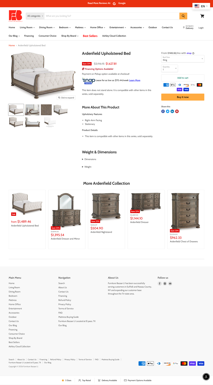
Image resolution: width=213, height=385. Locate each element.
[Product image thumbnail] (32, 110)
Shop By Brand (69, 35)
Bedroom (64, 27)
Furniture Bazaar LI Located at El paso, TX (76, 321)
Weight (87, 166)
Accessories (136, 27)
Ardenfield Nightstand (101, 232)
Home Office (96, 27)
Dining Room (46, 27)
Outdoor (153, 27)
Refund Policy (64, 300)
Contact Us (167, 27)
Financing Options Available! (98, 69)
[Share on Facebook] (163, 111)
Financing (29, 35)
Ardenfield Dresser (139, 222)
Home (12, 27)
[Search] (183, 16)
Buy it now (183, 97)
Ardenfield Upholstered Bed (25, 225)
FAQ (60, 312)
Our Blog (13, 35)
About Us (62, 287)
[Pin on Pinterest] (177, 111)
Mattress (79, 27)
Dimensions (90, 159)
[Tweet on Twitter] (167, 111)
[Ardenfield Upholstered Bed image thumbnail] (16, 110)
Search (61, 283)
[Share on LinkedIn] (172, 111)
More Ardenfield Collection (106, 183)
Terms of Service (66, 308)
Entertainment (117, 27)
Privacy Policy (64, 304)
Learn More (134, 80)
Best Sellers (90, 36)
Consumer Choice (47, 35)
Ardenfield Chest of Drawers (184, 241)
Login (201, 27)
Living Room (26, 27)
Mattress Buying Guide (68, 317)
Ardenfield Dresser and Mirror (65, 238)
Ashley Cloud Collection (114, 35)
